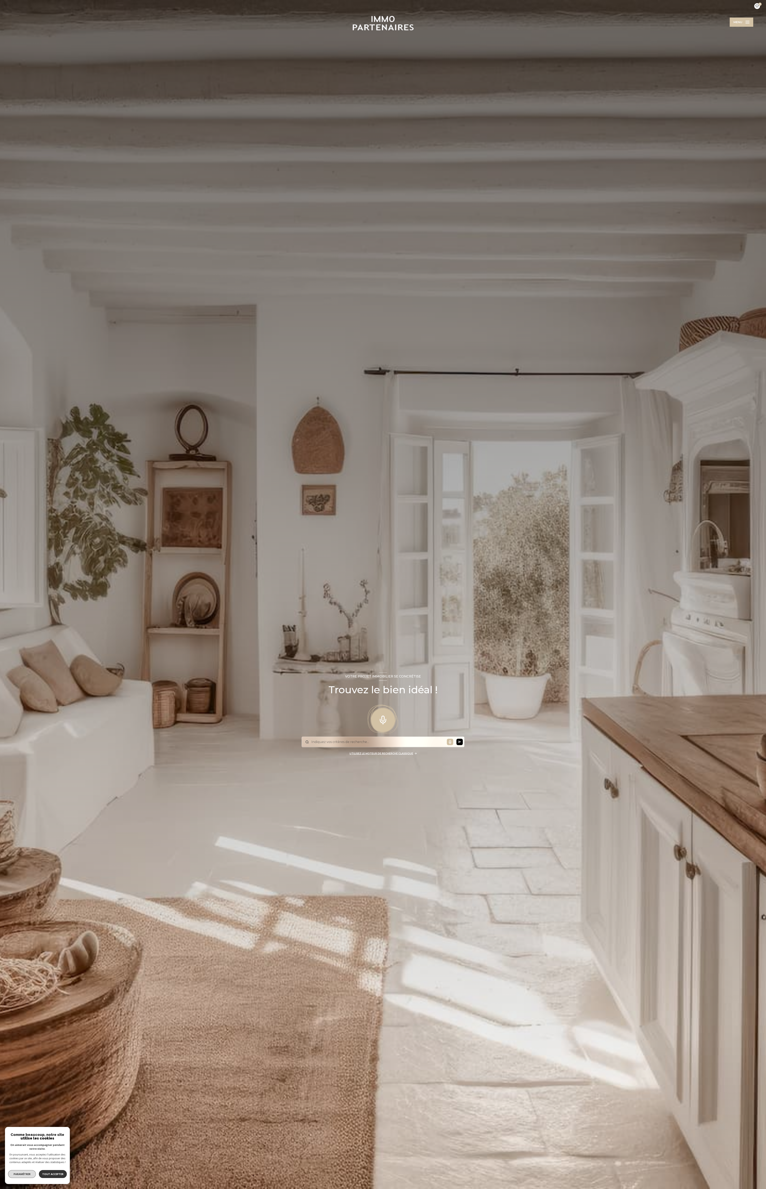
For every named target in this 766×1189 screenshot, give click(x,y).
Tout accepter (52, 1174)
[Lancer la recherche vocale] (383, 719)
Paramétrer (22, 1174)
